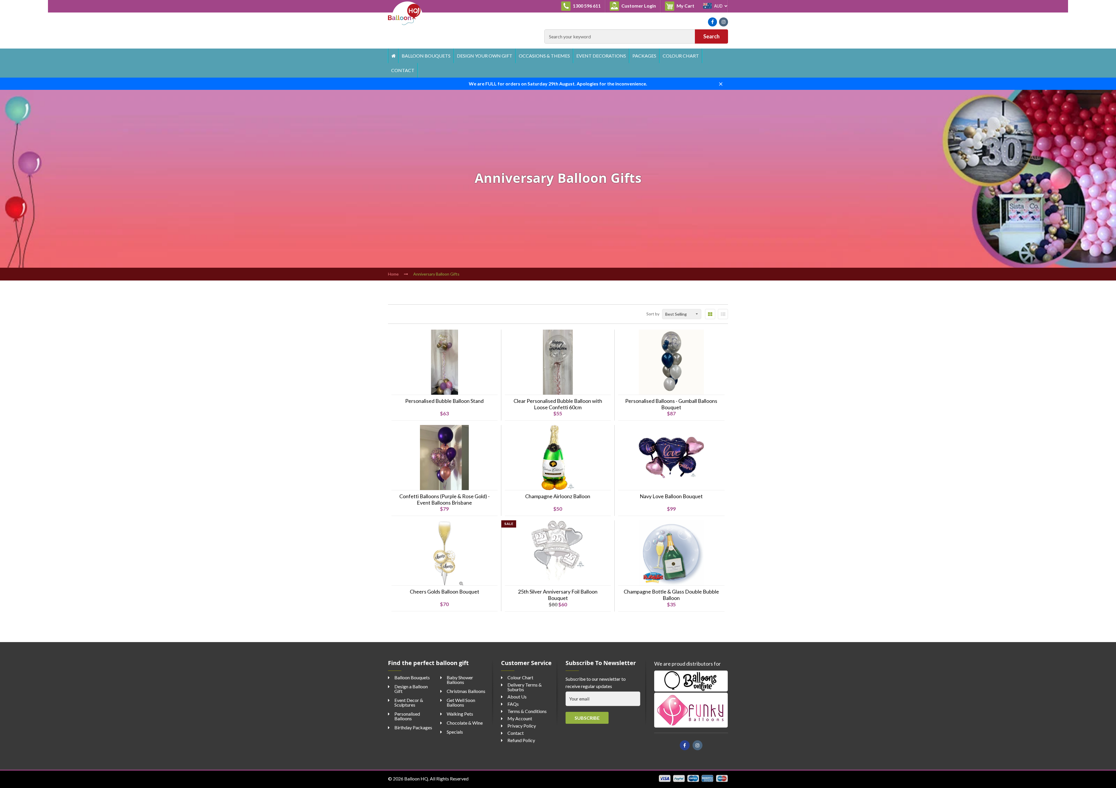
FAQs (513, 704)
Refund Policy (521, 740)
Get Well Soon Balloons (461, 702)
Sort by (652, 313)
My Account (519, 718)
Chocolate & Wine (465, 723)
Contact (402, 70)
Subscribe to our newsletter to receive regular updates (596, 682)
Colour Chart (681, 55)
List (723, 314)
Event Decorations (601, 55)
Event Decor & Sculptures (408, 702)
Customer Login (638, 5)
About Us (517, 696)
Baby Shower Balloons (460, 680)
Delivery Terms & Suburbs (524, 687)
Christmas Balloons (466, 691)
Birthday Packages (413, 727)
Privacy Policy (521, 725)
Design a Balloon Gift (411, 689)
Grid (710, 314)
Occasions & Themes (544, 55)
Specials (455, 732)
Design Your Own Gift (484, 55)
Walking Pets (460, 713)
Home (393, 56)
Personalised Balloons (407, 716)
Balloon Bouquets (426, 55)
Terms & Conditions (527, 711)
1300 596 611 (586, 5)
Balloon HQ (416, 778)
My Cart (687, 5)
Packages (644, 55)
